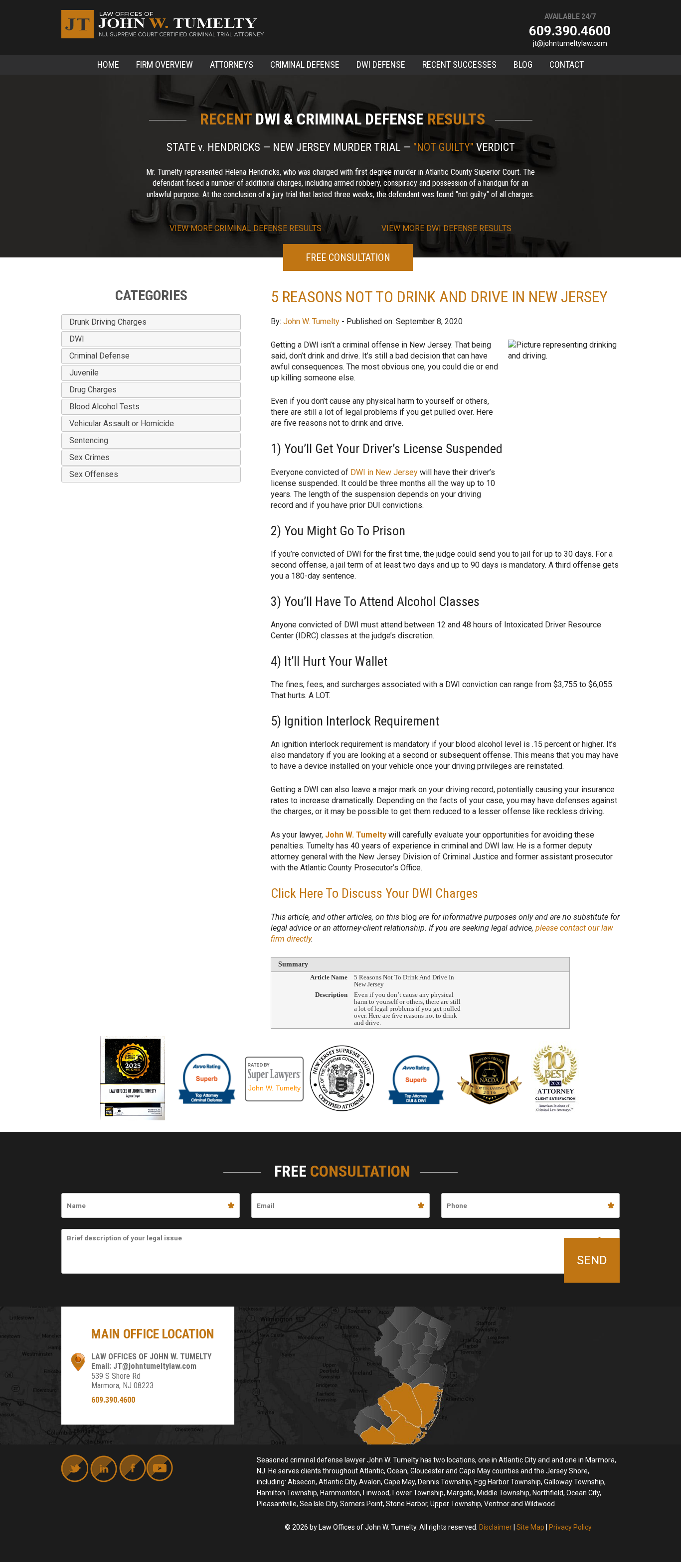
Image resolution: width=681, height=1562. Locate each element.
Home (108, 64)
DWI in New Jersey (384, 472)
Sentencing (88, 440)
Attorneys (231, 64)
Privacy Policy (570, 1527)
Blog (522, 64)
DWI (76, 339)
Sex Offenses (93, 474)
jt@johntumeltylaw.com (570, 43)
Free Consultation (348, 257)
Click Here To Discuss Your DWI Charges (374, 893)
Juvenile (84, 372)
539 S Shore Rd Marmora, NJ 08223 (122, 1380)
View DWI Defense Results (446, 228)
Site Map (530, 1527)
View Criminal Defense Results (246, 228)
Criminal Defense (305, 64)
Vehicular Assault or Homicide (121, 423)
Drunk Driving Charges (108, 322)
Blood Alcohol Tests (104, 406)
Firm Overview (164, 64)
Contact (566, 64)
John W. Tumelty (311, 321)
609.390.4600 (570, 30)
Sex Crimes (89, 457)
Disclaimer (495, 1527)
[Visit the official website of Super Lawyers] (274, 1062)
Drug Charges (93, 389)
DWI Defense (380, 64)
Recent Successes (459, 64)
